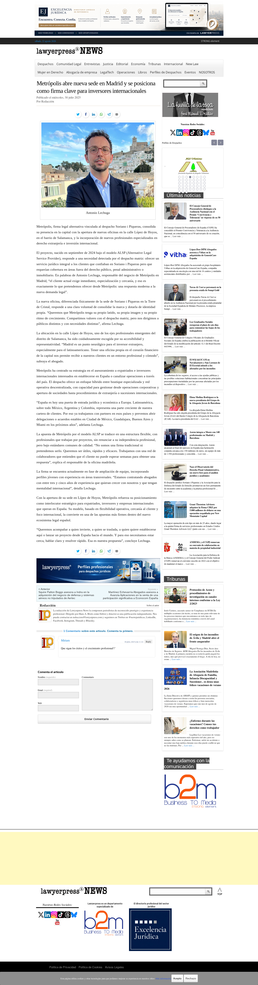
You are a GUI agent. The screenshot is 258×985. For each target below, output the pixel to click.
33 (179, 189)
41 (179, 192)
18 (183, 183)
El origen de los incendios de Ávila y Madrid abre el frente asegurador (204, 637)
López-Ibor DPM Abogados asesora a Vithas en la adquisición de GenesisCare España (203, 254)
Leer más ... (178, 236)
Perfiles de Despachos (166, 72)
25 (179, 186)
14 (197, 180)
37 (194, 189)
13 (194, 180)
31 (201, 186)
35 (186, 189)
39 (201, 189)
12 (190, 180)
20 (190, 183)
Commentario (88, 676)
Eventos (190, 72)
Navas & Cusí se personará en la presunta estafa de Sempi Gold (205, 289)
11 (186, 180)
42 (183, 192)
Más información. (163, 978)
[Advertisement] (129, 858)
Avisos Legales (114, 967)
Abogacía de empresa (81, 72)
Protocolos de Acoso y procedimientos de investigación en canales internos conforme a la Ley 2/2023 (205, 596)
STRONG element (210, 41)
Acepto (177, 978)
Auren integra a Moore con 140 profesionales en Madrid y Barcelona (205, 435)
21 (194, 183)
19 (186, 183)
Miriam (65, 640)
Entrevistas (92, 64)
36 (190, 189)
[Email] (116, 114)
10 (183, 180)
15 (201, 180)
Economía (138, 64)
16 (204, 180)
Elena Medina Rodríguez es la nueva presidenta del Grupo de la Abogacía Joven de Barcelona (205, 400)
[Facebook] (85, 114)
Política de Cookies (90, 967)
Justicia (108, 64)
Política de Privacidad (62, 967)
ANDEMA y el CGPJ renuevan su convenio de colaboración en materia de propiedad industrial (205, 545)
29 (194, 186)
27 (186, 186)
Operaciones (126, 72)
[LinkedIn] (93, 114)
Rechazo (190, 978)
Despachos (45, 64)
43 (186, 192)
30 (197, 186)
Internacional (173, 64)
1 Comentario (72, 630)
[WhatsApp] (101, 114)
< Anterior (44, 589)
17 (179, 183)
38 (197, 189)
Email (45, 690)
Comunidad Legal (68, 64)
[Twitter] (78, 114)
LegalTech (107, 72)
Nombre (47, 676)
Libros (142, 72)
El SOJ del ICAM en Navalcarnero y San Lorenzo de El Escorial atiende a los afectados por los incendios (205, 364)
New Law (192, 64)
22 (197, 183)
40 (204, 189)
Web (40, 703)
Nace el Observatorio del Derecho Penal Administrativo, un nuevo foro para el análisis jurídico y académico (204, 471)
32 (204, 186)
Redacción (48, 605)
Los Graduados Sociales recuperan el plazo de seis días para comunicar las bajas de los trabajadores (205, 326)
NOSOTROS (207, 72)
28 (190, 186)
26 (183, 186)
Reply (148, 641)
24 (204, 183)
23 (201, 183)
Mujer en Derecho (50, 72)
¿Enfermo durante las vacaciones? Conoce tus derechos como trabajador (204, 724)
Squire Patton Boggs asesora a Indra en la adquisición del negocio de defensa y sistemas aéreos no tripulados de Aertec (66, 595)
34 (183, 189)
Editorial (122, 64)
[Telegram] (109, 114)
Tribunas (154, 64)
